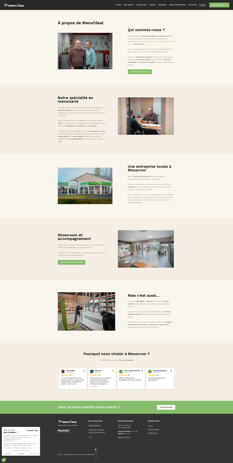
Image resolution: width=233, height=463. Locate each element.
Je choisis (21, 454)
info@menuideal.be (94, 425)
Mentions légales (153, 429)
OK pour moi (34, 454)
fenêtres (150, 41)
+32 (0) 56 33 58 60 (96, 430)
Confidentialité (152, 433)
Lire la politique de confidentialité (12, 448)
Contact (150, 426)
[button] (4, 460)
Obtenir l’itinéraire (124, 437)
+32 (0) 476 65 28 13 (96, 432)
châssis (143, 41)
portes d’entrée (158, 41)
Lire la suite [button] (93, 386)
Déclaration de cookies (26, 448)
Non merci (8, 454)
